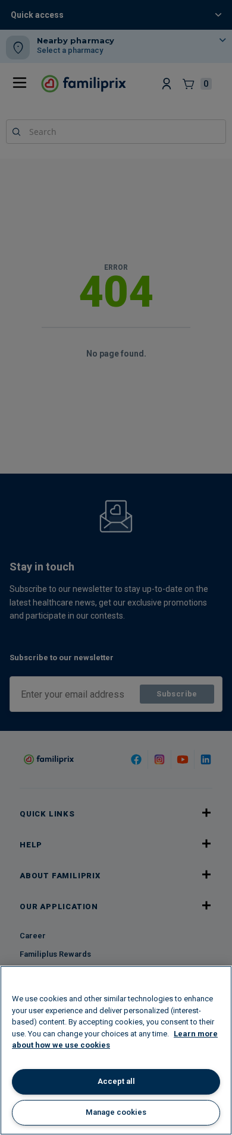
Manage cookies (116, 1112)
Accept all (116, 1081)
